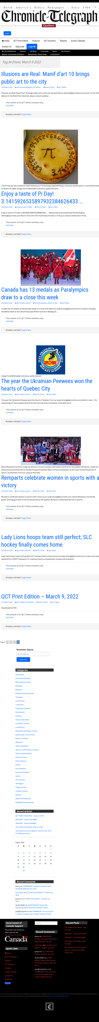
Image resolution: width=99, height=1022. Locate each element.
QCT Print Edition (20, 41)
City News (33, 51)
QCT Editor (62, 87)
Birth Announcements (23, 682)
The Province (65, 51)
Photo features (20, 761)
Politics (18, 765)
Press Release (20, 768)
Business (18, 690)
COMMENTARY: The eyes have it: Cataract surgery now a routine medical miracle (45, 974)
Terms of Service (55, 996)
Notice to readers (21, 738)
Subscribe (19, 46)
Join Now (9, 105)
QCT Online (37, 87)
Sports (54, 51)
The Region (19, 783)
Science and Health (22, 772)
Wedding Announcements (24, 802)
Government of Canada (13, 935)
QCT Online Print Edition (25, 602)
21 (45, 860)
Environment (55, 54)
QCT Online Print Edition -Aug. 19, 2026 (29, 827)
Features (36, 41)
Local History (20, 727)
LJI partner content (22, 723)
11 (29, 856)
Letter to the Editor (22, 720)
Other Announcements (23, 753)
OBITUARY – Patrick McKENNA (25, 823)
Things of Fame (20, 787)
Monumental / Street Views (37, 54)
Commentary (20, 701)
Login (31, 46)
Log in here (26, 114)
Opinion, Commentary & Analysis (13, 54)
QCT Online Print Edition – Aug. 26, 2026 (29, 816)
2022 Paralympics (41, 303)
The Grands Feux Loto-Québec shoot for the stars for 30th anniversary (76, 950)
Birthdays (18, 686)
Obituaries (19, 742)
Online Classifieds (21, 746)
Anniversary (19, 674)
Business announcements (24, 693)
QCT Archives (50, 41)
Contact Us (6, 46)
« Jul (23, 870)
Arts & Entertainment (9, 51)
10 (24, 856)
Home (6, 41)
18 (29, 860)
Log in (7, 33)
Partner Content (21, 757)
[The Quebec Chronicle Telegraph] (49, 16)
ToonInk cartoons (21, 791)
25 (29, 863)
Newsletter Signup (25, 650)
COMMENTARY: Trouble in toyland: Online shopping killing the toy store (46, 939)
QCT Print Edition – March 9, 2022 (39, 596)
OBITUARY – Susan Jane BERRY (26, 819)
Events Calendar (78, 41)
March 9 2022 (49, 87)
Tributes (63, 41)
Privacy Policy (64, 996)
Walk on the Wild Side (23, 798)
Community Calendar (22, 708)
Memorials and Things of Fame (26, 731)
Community (44, 51)
